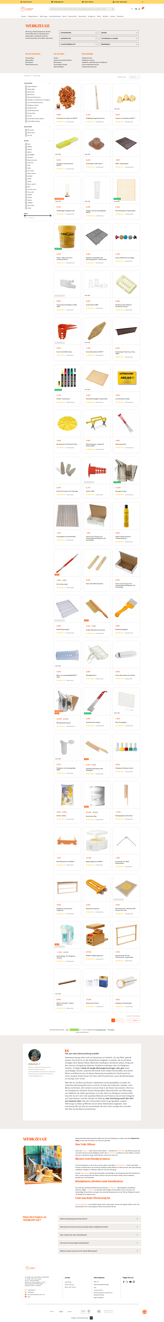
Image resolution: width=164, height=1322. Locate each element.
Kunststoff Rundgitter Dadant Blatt (97, 399)
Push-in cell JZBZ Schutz (64, 352)
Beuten (23, 16)
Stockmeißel (121, 1151)
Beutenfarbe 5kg (91, 816)
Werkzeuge (43, 16)
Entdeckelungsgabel (121, 629)
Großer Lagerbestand (121, 2)
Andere (112, 16)
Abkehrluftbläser (59, 67)
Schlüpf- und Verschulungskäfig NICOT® (95, 211)
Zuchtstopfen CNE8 (92, 305)
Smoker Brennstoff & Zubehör (63, 60)
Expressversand (27, 2)
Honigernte (91, 16)
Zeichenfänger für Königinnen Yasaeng (66, 957)
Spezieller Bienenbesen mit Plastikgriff (94, 769)
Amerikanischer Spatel (93, 722)
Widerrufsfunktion (99, 1297)
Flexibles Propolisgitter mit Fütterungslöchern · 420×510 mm (96, 258)
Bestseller (120, 16)
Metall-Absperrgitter (63, 629)
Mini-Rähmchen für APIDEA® (65, 861)
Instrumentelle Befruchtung (90, 64)
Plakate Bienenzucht (31, 64)
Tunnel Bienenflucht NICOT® (94, 352)
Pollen (99, 16)
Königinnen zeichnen (88, 60)
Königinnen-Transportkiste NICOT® (65, 164)
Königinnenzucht (87, 58)
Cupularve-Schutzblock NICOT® (125, 118)
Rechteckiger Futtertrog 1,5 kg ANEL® (125, 352)
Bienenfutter (72, 16)
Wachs (64, 16)
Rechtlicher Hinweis (99, 1295)
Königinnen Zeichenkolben (123, 1003)
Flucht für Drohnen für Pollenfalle (67, 491)
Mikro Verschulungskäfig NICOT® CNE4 (67, 676)
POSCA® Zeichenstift (63, 399)
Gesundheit (82, 16)
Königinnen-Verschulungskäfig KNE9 (66, 769)
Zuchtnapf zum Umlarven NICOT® (67, 118)
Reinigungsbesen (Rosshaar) (124, 816)
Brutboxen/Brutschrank (89, 67)
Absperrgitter (29, 60)
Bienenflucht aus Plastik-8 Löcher (67, 444)
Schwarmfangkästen (81, 1204)
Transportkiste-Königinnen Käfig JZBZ (67, 305)
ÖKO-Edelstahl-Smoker (64, 723)
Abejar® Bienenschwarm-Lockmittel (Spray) (123, 537)
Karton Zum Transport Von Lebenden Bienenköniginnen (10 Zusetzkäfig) (125, 585)
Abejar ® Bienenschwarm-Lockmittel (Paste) (65, 258)
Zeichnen (91, 1190)
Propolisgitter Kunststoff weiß (66, 536)
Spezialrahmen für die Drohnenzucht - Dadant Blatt (124, 956)
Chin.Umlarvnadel (62, 584)
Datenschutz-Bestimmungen (101, 1284)
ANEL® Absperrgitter (121, 164)
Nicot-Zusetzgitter (121, 722)
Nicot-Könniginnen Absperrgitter (125, 211)
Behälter (106, 16)
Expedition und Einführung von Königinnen (94, 62)
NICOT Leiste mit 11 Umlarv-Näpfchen (65, 1004)
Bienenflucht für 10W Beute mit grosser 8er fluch (125, 909)
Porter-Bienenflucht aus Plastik (125, 675)
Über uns (96, 1281)
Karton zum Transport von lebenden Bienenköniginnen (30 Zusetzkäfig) (96, 538)
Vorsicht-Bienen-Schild (122, 399)
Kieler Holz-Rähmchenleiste (94, 584)
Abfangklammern (91, 675)
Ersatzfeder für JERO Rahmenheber (122, 862)
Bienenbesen (58, 62)
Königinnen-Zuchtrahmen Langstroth (64, 909)
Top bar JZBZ (90, 491)
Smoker (56, 58)
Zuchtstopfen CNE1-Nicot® (94, 164)
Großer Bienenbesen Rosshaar (95, 630)
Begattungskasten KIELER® (94, 861)
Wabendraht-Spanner (92, 909)
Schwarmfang (29, 58)
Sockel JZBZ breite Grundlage (124, 258)
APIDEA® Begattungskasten (94, 955)
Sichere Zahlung (89, 2)
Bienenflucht (29, 62)
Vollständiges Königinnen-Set (66, 211)
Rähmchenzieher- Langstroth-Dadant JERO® (95, 445)
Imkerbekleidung (54, 16)
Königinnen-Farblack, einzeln (124, 768)
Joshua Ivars (33, 1064)
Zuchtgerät (111, 1188)
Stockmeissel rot (120, 444)
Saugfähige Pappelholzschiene (95, 118)
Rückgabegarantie (58, 2)
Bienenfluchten (120, 1165)
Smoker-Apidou (61, 816)
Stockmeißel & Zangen (60, 64)
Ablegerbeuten (33, 16)
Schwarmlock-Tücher (92, 1003)
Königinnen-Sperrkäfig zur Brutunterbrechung (123, 305)
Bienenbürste (111, 1153)
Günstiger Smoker (121, 491)
